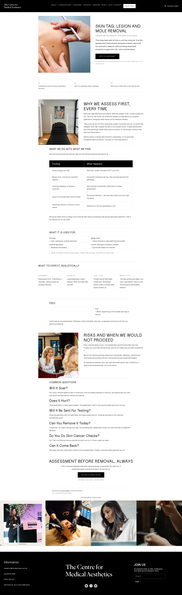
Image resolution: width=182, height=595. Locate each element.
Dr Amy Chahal (64, 491)
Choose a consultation (91, 475)
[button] (171, 6)
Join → (138, 582)
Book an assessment (107, 56)
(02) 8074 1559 (9, 574)
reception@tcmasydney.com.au (15, 568)
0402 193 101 (9, 579)
